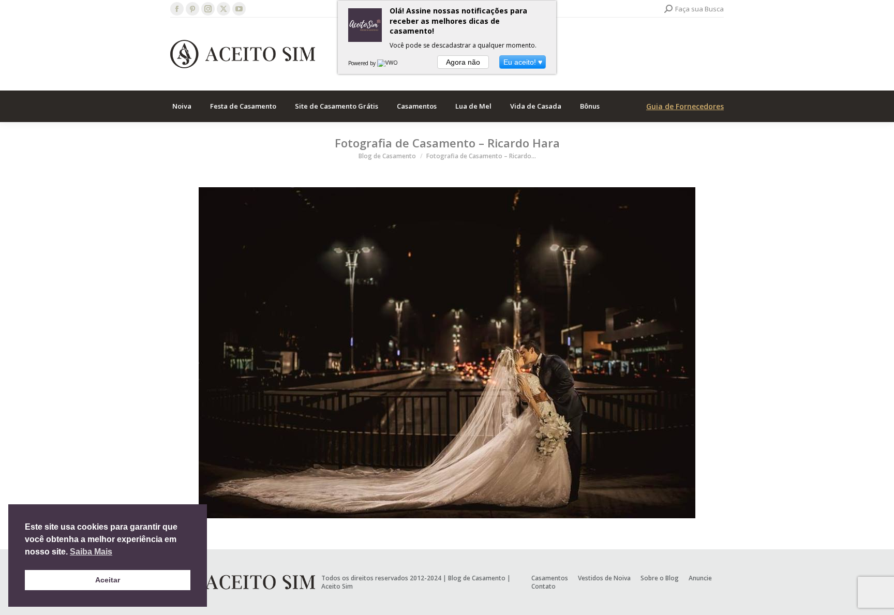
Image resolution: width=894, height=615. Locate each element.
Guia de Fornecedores (685, 106)
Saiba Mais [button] (91, 551)
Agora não (463, 62)
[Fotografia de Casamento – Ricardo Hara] (447, 352)
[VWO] (388, 63)
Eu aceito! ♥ (522, 62)
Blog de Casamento (476, 578)
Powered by (362, 63)
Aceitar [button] (107, 580)
